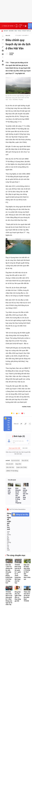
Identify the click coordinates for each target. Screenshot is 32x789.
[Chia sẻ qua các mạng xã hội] (29, 423)
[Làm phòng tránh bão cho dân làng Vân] (25, 484)
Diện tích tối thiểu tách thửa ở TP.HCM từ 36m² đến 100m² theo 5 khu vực (27, 572)
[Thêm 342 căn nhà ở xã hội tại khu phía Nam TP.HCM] (27, 588)
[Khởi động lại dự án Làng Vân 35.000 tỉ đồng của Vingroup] (18, 484)
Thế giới (24, 30)
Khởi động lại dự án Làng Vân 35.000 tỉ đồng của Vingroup (18, 495)
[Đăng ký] (20, 514)
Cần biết (16, 25)
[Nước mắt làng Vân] (10, 484)
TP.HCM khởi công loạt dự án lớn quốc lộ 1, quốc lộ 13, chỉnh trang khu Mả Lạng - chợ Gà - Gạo (18, 574)
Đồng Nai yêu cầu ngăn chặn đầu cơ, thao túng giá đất (18, 596)
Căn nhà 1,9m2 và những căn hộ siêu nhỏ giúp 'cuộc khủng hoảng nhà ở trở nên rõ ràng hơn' (9, 574)
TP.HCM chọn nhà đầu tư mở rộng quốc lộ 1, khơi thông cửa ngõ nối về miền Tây (9, 598)
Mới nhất (6, 30)
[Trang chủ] (2, 30)
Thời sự (19, 30)
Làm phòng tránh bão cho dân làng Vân (25, 493)
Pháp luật (28, 30)
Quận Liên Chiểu (21, 467)
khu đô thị (25, 460)
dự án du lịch (15, 460)
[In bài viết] (2, 64)
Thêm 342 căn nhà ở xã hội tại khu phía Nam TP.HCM (27, 596)
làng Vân (18, 464)
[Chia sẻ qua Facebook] (21, 423)
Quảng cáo (20, 25)
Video (15, 30)
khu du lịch (9, 464)
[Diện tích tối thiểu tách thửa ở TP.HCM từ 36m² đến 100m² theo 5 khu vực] (27, 561)
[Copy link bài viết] (25, 423)
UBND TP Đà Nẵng (12, 471)
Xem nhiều (11, 30)
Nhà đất (8, 35)
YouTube (11, 25)
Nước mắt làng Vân (9, 491)
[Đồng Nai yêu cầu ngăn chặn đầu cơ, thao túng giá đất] (18, 588)
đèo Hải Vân (10, 467)
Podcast (5, 25)
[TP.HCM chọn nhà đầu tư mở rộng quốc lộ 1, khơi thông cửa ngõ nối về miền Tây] (9, 588)
